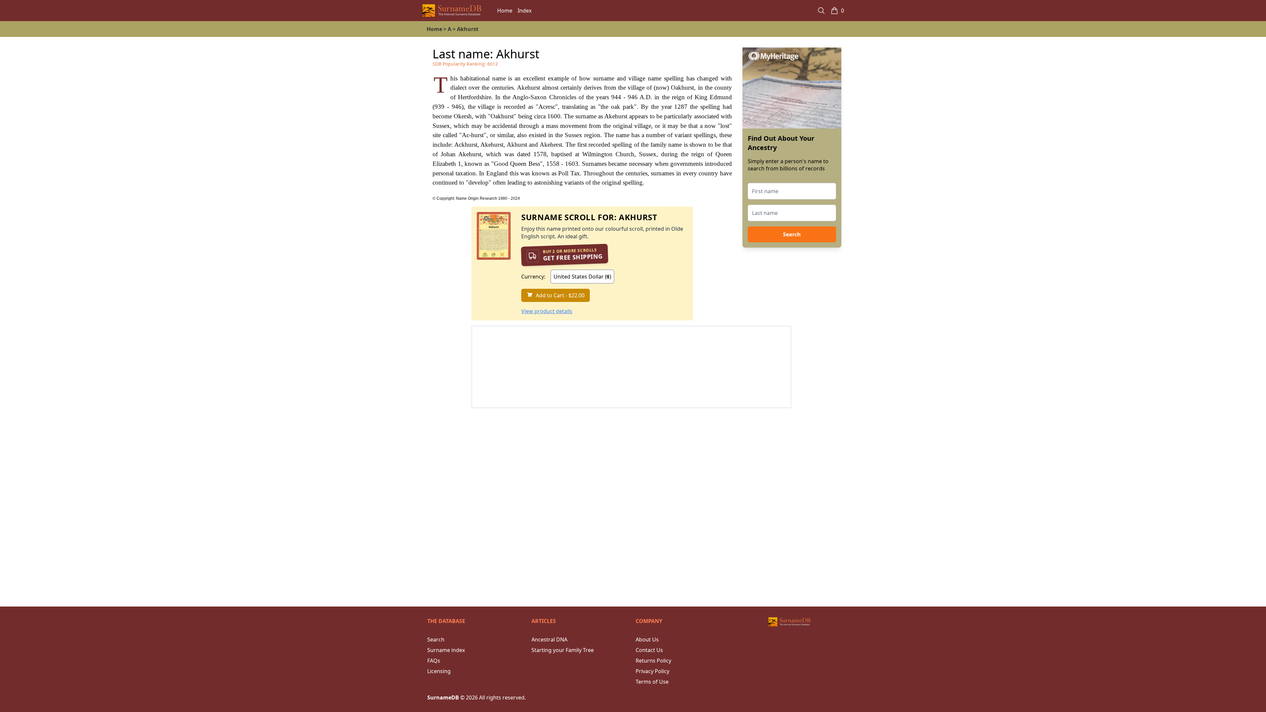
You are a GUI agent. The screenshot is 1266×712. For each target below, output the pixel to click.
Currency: (533, 276)
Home (504, 10)
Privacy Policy (652, 671)
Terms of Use (652, 681)
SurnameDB (443, 697)
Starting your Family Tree (562, 650)
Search (792, 234)
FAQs (433, 660)
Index (524, 10)
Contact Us (649, 650)
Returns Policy (653, 660)
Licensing (439, 671)
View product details (546, 311)
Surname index (446, 650)
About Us (647, 639)
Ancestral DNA (549, 639)
